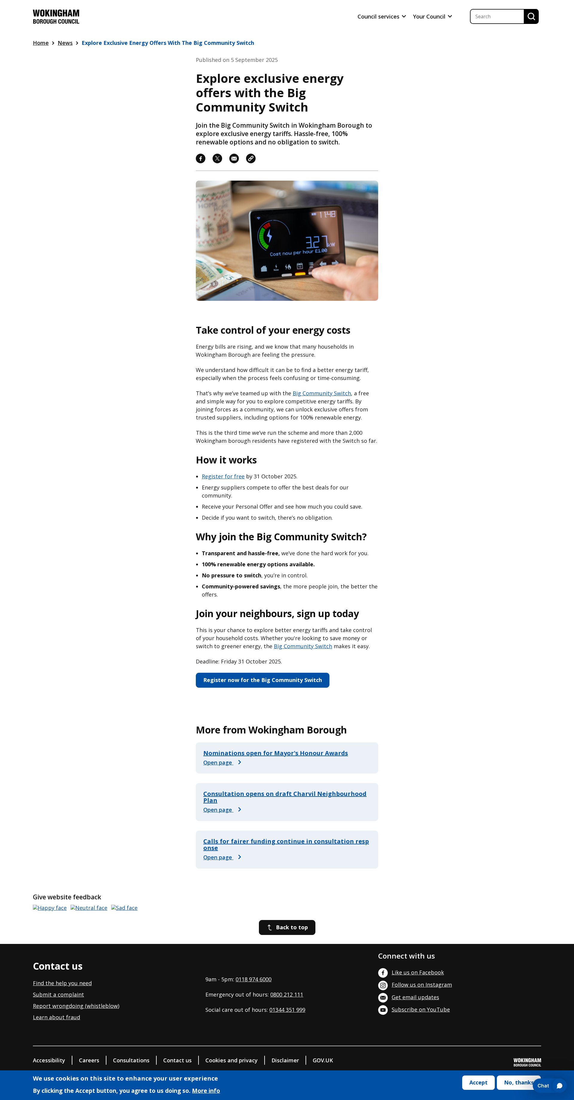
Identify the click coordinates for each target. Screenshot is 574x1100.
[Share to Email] (234, 158)
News (65, 42)
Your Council (430, 16)
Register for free (223, 476)
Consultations (131, 1060)
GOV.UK (323, 1060)
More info (206, 1091)
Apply (531, 16)
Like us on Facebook (418, 972)
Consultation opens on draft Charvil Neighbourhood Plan (285, 797)
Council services (379, 16)
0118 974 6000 (253, 979)
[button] (251, 158)
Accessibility (49, 1060)
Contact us (177, 1060)
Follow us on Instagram (422, 984)
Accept (478, 1082)
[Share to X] (217, 158)
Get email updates (415, 997)
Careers (89, 1060)
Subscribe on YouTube (421, 1009)
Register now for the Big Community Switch (262, 680)
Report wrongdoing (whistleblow (75, 1005)
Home (41, 42)
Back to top (292, 927)
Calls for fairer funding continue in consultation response (286, 844)
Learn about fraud (56, 1017)
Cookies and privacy (231, 1060)
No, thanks (519, 1082)
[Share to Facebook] (200, 158)
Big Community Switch (322, 393)
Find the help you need (62, 983)
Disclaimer (285, 1060)
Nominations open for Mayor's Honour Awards (275, 753)
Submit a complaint (58, 994)
